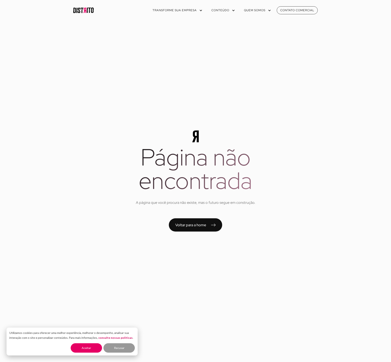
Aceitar (86, 348)
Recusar (119, 348)
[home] (83, 10)
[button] (177, 10)
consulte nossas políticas (115, 337)
